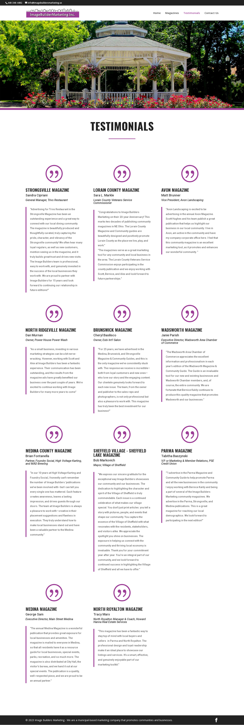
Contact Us (211, 13)
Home (157, 13)
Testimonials (191, 13)
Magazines (172, 13)
